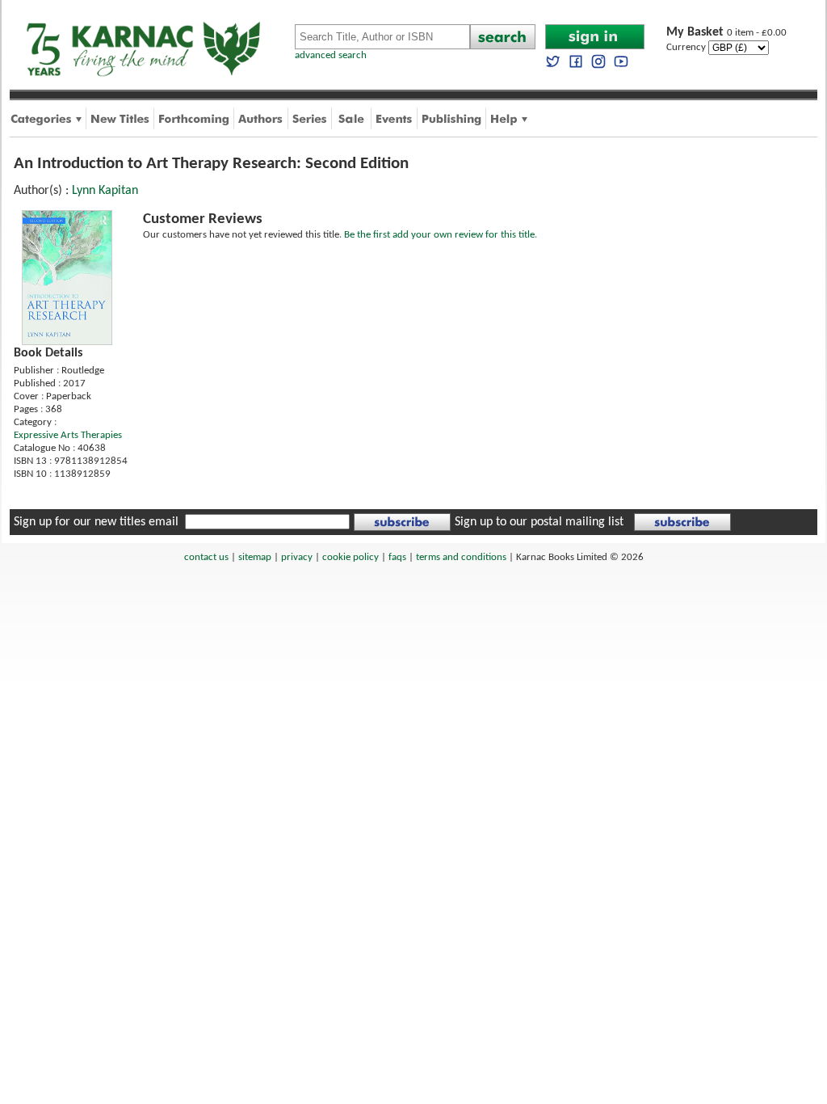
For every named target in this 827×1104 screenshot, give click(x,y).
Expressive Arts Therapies (68, 435)
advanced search (331, 55)
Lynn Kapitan (105, 190)
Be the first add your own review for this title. (440, 235)
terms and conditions (461, 557)
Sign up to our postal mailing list (539, 522)
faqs (397, 557)
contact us (206, 557)
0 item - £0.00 (726, 32)
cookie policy (350, 557)
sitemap (254, 557)
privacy (297, 557)
